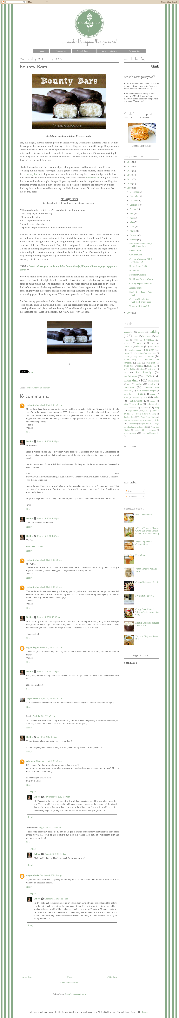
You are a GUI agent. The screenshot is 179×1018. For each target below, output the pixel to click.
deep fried (137, 356)
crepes (126, 353)
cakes (153, 343)
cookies (150, 349)
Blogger (145, 1012)
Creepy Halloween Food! (146, 582)
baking (154, 332)
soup (157, 407)
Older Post (112, 977)
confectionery (32, 388)
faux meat (150, 363)
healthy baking (130, 369)
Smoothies (132, 408)
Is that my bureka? (33, 174)
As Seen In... (134, 51)
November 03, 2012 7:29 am (49, 761)
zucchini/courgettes (151, 433)
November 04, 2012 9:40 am (57, 797)
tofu (157, 420)
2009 (129, 188)
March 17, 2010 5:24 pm (48, 671)
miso (129, 384)
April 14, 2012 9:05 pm (47, 737)
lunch (148, 376)
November (135, 196)
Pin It (31, 372)
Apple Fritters (135, 288)
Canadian (128, 346)
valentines (133, 424)
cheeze (139, 346)
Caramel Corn (135, 254)
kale (125, 372)
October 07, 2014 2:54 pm (56, 899)
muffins (139, 384)
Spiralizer (145, 411)
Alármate (30, 761)
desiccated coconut (34, 546)
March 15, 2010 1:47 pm (48, 536)
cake (139, 343)
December (134, 192)
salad (156, 397)
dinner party (130, 359)
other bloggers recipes (146, 391)
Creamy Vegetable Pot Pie (140, 283)
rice (145, 397)
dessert (150, 356)
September (135, 205)
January (133, 239)
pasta (140, 393)
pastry (152, 394)
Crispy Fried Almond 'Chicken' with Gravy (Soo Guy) (147, 612)
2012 (129, 175)
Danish (126, 356)
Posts (129, 491)
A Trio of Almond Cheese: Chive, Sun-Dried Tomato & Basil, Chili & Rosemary (147, 531)
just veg (151, 369)
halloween (152, 366)
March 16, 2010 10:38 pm (48, 617)
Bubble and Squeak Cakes (141, 279)
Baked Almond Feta (144, 514)
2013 (129, 171)
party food (128, 394)
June (132, 218)
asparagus (128, 332)
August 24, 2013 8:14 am (55, 854)
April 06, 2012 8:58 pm (51, 698)
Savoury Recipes (109, 51)
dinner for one (93, 177)
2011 (129, 179)
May (132, 222)
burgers (127, 343)
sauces (152, 401)
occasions (129, 387)
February (134, 235)
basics (135, 336)
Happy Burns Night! (138, 266)
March (133, 231)
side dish (137, 404)
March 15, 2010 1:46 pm (48, 518)
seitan (126, 404)
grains (140, 366)
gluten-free (128, 366)
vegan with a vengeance (145, 430)
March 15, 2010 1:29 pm (51, 405)
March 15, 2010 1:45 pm (48, 441)
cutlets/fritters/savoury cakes (144, 353)
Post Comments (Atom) (75, 994)
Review (136, 397)
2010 (129, 183)
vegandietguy (32, 405)
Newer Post (27, 977)
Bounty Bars (135, 270)
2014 (129, 166)
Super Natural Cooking (146, 414)
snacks (144, 407)
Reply (29, 432)
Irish (142, 369)
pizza (126, 397)
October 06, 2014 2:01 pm (51, 875)
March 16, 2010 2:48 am (51, 560)
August (133, 209)
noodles (151, 384)
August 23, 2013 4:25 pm (50, 827)
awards (141, 332)
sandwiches (136, 400)
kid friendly (45, 388)
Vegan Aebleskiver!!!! (139, 306)
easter (139, 363)
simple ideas (153, 404)
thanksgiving (129, 417)
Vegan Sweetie (33, 698)
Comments (132, 496)
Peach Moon (141, 555)
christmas (154, 346)
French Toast (135, 250)
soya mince (133, 410)
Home (41, 51)
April (132, 226)
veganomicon (130, 433)
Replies (33, 791)
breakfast (149, 339)
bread (136, 340)
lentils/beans (130, 376)
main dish (131, 380)
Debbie (29, 441)
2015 (129, 162)
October (133, 200)
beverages (147, 336)
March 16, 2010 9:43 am (51, 587)
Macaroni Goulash (137, 275)
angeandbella (32, 875)
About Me (61, 51)
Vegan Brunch (145, 424)
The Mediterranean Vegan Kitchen (137, 420)
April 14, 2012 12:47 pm (44, 716)
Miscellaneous (153, 381)
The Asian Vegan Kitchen (147, 417)
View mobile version (69, 982)
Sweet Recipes (83, 51)
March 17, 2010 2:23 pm (51, 647)
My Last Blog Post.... (144, 596)
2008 (129, 313)
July (132, 213)
